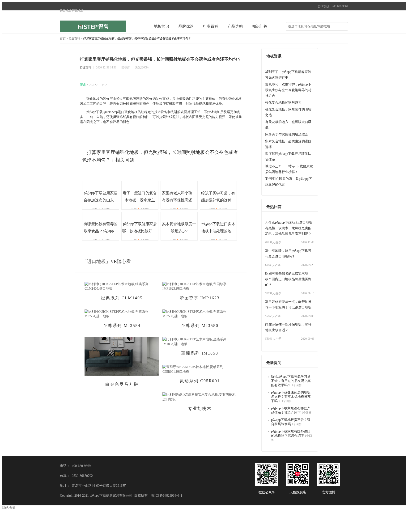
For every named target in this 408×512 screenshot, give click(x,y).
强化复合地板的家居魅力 (283, 102)
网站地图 (8, 507)
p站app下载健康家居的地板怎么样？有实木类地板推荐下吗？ (291, 397)
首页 (63, 38)
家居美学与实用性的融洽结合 (286, 134)
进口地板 (96, 261)
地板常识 (161, 26)
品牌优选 (186, 26)
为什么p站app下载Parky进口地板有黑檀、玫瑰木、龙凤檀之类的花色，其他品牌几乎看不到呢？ (288, 228)
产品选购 (235, 26)
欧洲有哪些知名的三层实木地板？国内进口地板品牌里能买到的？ (288, 279)
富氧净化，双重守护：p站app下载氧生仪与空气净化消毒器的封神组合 (288, 90)
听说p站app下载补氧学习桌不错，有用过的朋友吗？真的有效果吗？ (291, 381)
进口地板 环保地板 (71, 10)
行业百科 (210, 26)
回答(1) (125, 67)
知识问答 (259, 26)
